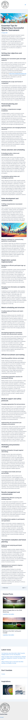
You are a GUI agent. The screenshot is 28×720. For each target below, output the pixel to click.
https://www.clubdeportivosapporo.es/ (17, 73)
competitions (5, 614)
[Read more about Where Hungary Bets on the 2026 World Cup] (14, 602)
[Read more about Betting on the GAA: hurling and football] (14, 623)
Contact (3, 674)
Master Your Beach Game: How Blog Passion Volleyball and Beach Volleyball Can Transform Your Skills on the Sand (13, 658)
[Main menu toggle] (25, 4)
